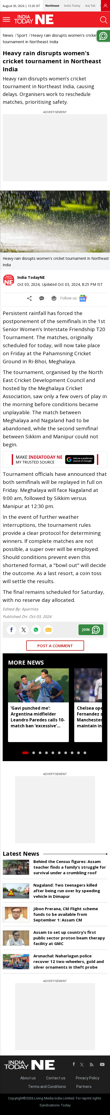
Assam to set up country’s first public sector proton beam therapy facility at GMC (69, 937)
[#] (36, 630)
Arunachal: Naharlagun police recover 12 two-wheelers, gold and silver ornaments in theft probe (68, 961)
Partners (84, 1086)
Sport (22, 35)
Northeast (52, 5)
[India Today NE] (35, 19)
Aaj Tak (90, 5)
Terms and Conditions (47, 1086)
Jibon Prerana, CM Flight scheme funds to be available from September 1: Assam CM (65, 914)
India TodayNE (31, 277)
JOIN (86, 629)
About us (28, 1078)
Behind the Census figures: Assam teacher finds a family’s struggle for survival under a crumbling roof (69, 867)
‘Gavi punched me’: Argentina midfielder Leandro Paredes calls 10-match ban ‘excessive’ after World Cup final (38, 717)
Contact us (55, 1078)
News (8, 35)
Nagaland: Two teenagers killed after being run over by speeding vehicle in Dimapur (66, 890)
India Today (72, 5)
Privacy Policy (87, 1078)
